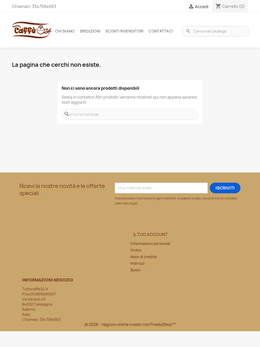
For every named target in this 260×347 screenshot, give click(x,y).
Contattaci (161, 31)
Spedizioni (90, 31)
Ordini (136, 250)
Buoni (136, 269)
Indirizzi (138, 263)
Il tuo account (150, 234)
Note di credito (144, 256)
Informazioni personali (150, 243)
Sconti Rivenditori (124, 31)
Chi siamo (65, 31)
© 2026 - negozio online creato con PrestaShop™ (130, 324)
